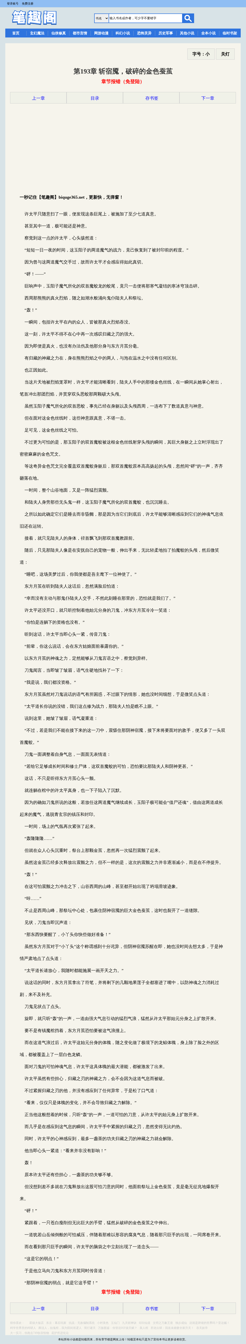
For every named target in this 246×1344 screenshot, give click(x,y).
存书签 (151, 98)
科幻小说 (123, 33)
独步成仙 (181, 1323)
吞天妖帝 (202, 1328)
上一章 (38, 98)
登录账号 (12, 3)
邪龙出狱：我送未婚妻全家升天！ (172, 1328)
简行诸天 (90, 1328)
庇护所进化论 (60, 1333)
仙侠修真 (58, 33)
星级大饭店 (36, 1323)
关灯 (225, 54)
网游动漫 (101, 33)
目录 (95, 98)
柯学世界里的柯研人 (23, 1328)
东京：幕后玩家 (56, 1323)
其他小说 (187, 33)
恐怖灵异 (144, 33)
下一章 (207, 98)
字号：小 (201, 54)
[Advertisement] (123, 148)
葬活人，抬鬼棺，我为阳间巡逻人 (60, 1328)
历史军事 (166, 33)
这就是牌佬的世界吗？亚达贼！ (209, 1323)
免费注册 (27, 3)
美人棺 (144, 1328)
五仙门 (115, 1323)
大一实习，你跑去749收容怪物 (29, 1333)
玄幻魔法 (37, 33)
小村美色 (103, 1323)
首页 (15, 33)
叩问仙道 (144, 1323)
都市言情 (80, 33)
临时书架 (230, 33)
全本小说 (208, 33)
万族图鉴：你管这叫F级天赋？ (117, 1328)
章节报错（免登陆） (123, 81)
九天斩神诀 (129, 1323)
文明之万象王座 (163, 1323)
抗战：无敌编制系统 (82, 1323)
